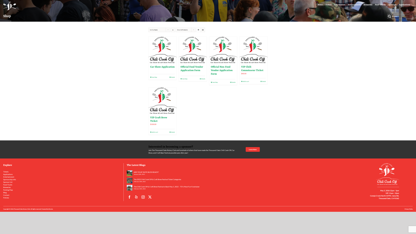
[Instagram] (143, 197)
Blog (5, 192)
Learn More (253, 149)
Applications (8, 174)
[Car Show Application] (162, 50)
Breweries (7, 187)
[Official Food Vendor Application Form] (193, 50)
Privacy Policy (409, 209)
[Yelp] (136, 197)
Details (173, 77)
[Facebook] (129, 197)
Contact (6, 195)
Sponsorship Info (9, 179)
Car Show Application (162, 67)
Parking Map (8, 190)
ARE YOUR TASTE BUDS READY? (146, 172)
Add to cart (246, 81)
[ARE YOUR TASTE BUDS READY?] (129, 173)
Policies (6, 198)
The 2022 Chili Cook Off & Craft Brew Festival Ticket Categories (157, 179)
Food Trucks (7, 185)
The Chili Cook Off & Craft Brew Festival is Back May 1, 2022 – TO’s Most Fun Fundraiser (167, 187)
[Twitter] (150, 197)
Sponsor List (7, 182)
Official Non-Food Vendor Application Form (222, 70)
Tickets (6, 172)
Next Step (154, 77)
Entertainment (8, 177)
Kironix (51, 209)
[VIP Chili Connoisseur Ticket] (253, 50)
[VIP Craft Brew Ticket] (162, 100)
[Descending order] (173, 30)
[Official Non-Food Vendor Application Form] (223, 50)
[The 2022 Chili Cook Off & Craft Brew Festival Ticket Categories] (129, 180)
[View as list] (203, 30)
